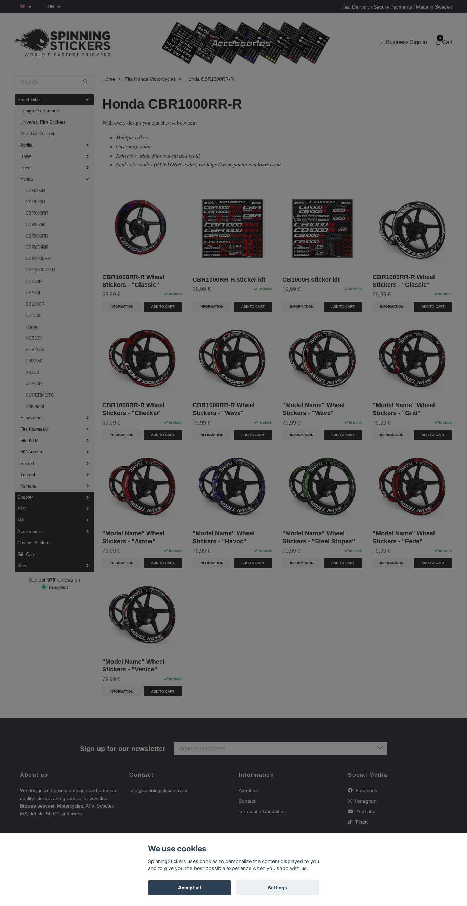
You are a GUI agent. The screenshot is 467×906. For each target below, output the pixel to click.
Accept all (189, 887)
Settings (277, 887)
